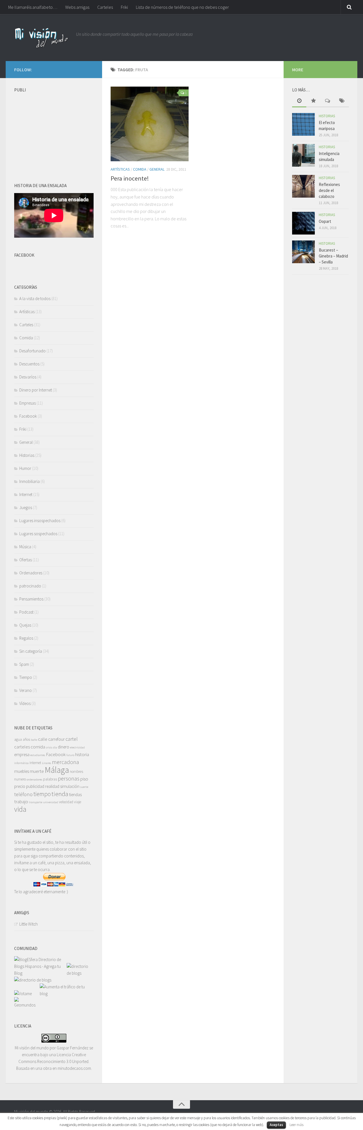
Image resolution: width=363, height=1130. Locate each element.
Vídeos (25, 703)
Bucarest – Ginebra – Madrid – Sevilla (333, 256)
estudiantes (37, 755)
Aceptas (276, 1124)
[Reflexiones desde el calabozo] (303, 186)
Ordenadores (30, 573)
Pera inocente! (130, 178)
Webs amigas (77, 7)
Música (25, 546)
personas (68, 778)
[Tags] (342, 101)
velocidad (66, 802)
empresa (21, 754)
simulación (69, 786)
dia (55, 747)
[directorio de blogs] (79, 973)
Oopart (325, 221)
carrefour (56, 739)
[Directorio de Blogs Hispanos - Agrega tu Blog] (40, 973)
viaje (77, 802)
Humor (25, 468)
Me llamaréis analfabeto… (32, 7)
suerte (84, 787)
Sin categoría (30, 651)
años (26, 739)
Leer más (296, 1124)
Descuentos (29, 364)
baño (34, 740)
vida (20, 809)
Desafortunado (32, 350)
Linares (46, 763)
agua (18, 739)
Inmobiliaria (29, 481)
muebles (21, 771)
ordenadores (34, 779)
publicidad (35, 786)
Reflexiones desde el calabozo (329, 190)
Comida (139, 169)
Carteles (105, 7)
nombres (76, 771)
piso (84, 779)
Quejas (25, 625)
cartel (72, 739)
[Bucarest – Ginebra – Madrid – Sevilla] (303, 251)
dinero (63, 747)
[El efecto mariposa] (303, 124)
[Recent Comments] (327, 101)
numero (20, 779)
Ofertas (25, 559)
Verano (25, 690)
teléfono (23, 794)
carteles (22, 747)
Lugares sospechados (38, 533)
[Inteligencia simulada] (303, 155)
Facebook (28, 416)
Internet (25, 494)
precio (19, 786)
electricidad (77, 747)
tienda (60, 794)
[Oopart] (303, 223)
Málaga (57, 770)
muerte (37, 771)
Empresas (27, 403)
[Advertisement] (56, 130)
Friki (124, 7)
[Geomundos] (27, 1005)
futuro (70, 755)
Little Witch (28, 924)
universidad (50, 802)
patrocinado (30, 586)
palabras (50, 779)
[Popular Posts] (313, 101)
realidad (52, 786)
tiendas (75, 794)
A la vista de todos (34, 298)
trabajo (21, 801)
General (156, 169)
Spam (24, 664)
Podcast (26, 612)
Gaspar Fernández (72, 1048)
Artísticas (120, 169)
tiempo (42, 794)
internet (35, 762)
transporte (35, 802)
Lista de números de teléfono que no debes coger (182, 7)
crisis (49, 747)
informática (21, 763)
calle (42, 739)
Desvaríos (27, 377)
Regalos (26, 638)
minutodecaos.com (74, 1068)
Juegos (25, 507)
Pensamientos (31, 599)
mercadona (65, 761)
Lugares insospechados (39, 520)
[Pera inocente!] (150, 124)
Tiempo (25, 677)
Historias (26, 455)
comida (38, 747)
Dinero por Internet (35, 390)
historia (82, 754)
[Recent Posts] (299, 101)
